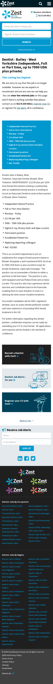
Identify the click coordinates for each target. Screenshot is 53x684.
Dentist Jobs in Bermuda (39, 633)
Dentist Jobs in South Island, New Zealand (38, 613)
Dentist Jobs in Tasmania (35, 575)
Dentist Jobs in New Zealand (37, 606)
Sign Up (26, 448)
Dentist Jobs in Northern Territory (39, 561)
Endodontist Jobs (9, 535)
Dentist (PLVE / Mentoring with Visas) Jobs (39, 529)
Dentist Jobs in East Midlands (10, 604)
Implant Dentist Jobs (11, 539)
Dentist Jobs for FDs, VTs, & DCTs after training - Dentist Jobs (40, 537)
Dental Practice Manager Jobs (39, 515)
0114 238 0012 (44, 15)
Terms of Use (7, 658)
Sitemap (5, 665)
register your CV (42, 103)
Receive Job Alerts (42, 12)
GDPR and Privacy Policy (12, 655)
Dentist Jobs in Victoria (39, 594)
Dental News (7, 668)
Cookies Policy (8, 662)
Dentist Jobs (7, 509)
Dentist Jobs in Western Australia (39, 589)
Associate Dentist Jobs (12, 506)
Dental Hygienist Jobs (38, 506)
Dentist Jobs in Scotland (12, 563)
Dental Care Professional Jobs (39, 522)
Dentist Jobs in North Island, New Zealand (38, 620)
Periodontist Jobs (9, 525)
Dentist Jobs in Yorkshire (12, 591)
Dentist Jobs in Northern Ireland (12, 625)
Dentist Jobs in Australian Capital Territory (40, 568)
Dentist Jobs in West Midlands (11, 597)
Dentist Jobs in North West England (11, 575)
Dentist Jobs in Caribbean (35, 627)
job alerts (21, 107)
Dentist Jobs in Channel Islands (39, 599)
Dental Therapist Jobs (38, 509)
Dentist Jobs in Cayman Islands (39, 638)
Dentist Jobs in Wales (11, 559)
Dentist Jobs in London (12, 580)
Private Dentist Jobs (10, 513)
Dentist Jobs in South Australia (38, 582)
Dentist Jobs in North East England (13, 611)
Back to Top (25, 420)
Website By (8, 673)
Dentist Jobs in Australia (12, 630)
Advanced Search (25, 49)
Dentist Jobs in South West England (11, 618)
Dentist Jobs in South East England (11, 568)
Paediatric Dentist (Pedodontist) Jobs (10, 530)
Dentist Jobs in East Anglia (10, 586)
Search (26, 42)
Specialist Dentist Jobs (12, 517)
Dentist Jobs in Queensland (8, 642)
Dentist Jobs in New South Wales (13, 635)
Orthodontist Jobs (10, 521)
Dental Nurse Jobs (10, 543)
